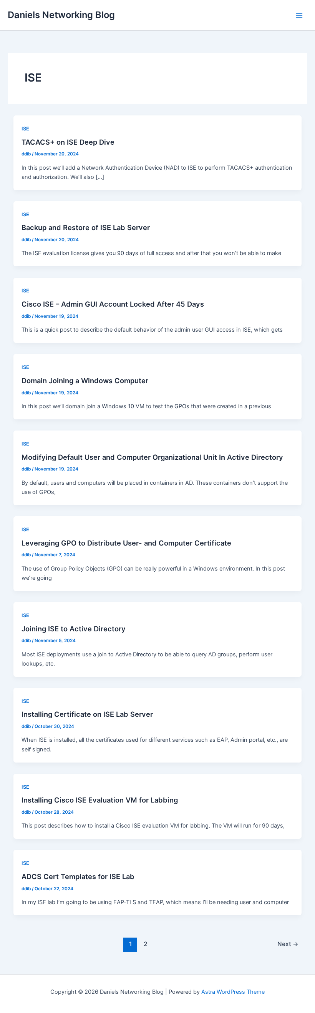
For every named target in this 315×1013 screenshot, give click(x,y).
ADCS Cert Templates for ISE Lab (78, 876)
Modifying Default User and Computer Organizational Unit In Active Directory (152, 457)
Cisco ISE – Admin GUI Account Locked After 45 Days (113, 304)
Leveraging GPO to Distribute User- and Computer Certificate (126, 543)
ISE (25, 129)
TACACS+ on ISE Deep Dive (68, 142)
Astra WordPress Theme (233, 991)
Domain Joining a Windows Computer (85, 380)
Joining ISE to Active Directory (74, 628)
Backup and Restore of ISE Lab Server (86, 227)
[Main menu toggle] (299, 15)
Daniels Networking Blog (61, 14)
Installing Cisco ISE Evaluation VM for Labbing (100, 800)
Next (287, 944)
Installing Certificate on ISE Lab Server (87, 714)
